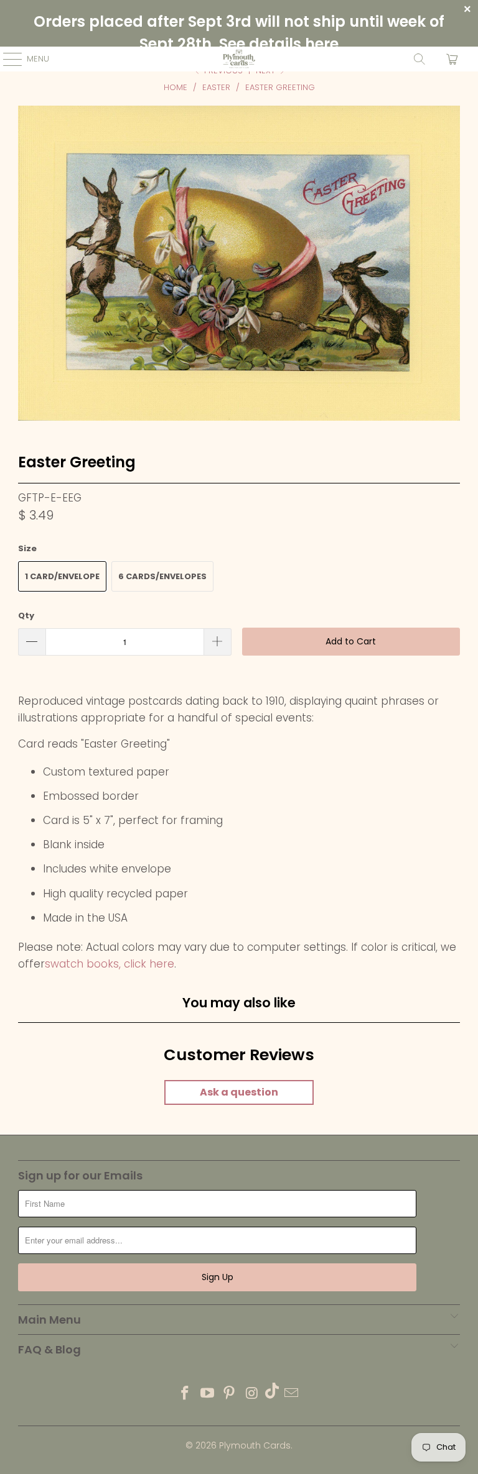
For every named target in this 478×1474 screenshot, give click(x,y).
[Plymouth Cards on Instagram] (252, 1394)
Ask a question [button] (239, 1092)
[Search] (419, 59)
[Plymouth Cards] (239, 59)
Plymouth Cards (255, 1445)
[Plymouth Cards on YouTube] (207, 1394)
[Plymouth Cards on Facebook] (185, 1394)
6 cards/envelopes (162, 576)
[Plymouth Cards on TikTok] (272, 1394)
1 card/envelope (62, 576)
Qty (26, 615)
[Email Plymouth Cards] (292, 1394)
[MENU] (6, 59)
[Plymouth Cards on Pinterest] (229, 1394)
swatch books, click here (109, 963)
